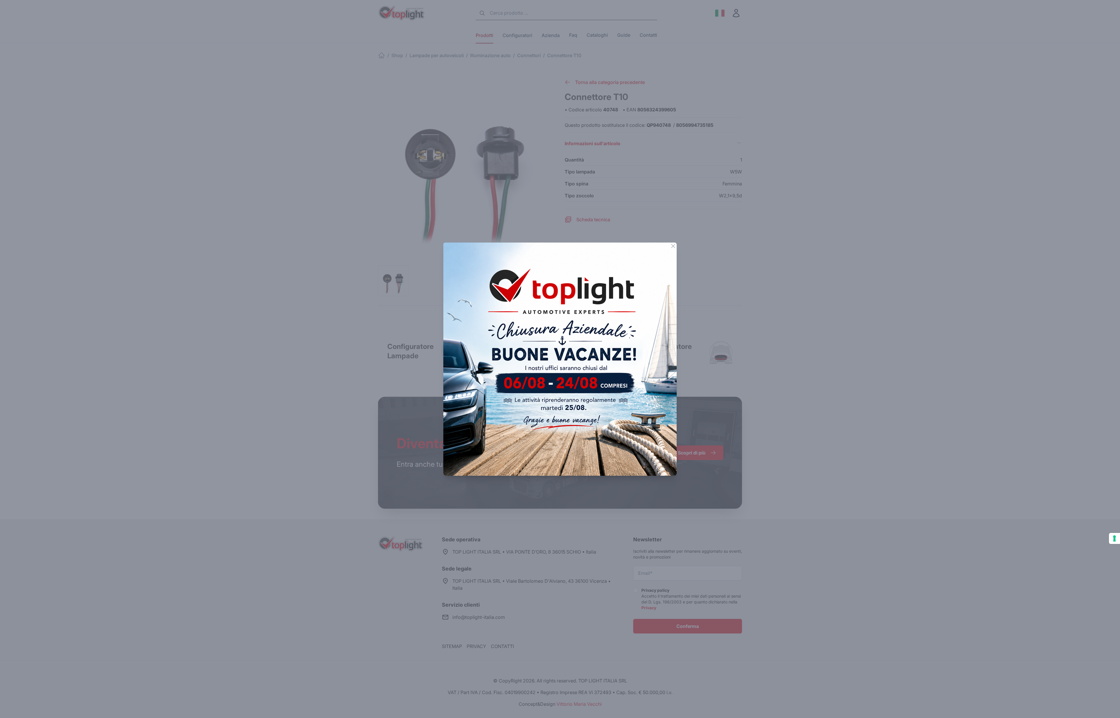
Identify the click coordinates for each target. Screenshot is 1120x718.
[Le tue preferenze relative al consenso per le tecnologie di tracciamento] (1114, 538)
